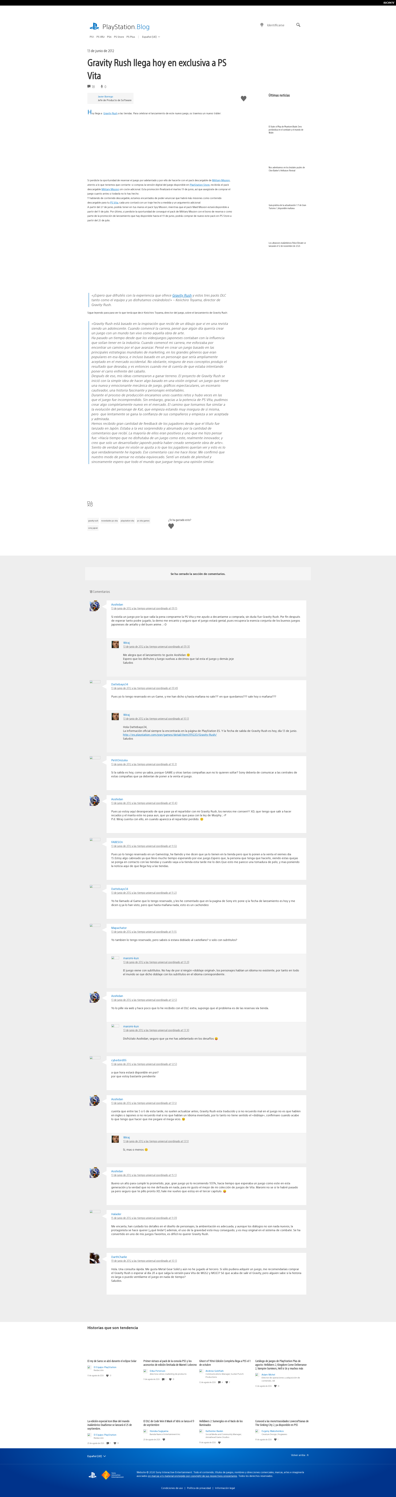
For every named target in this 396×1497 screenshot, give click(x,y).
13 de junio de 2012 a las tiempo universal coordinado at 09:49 (144, 688)
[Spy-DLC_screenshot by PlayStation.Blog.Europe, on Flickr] (160, 252)
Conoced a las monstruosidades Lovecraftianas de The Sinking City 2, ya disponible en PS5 (282, 1422)
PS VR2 (101, 36)
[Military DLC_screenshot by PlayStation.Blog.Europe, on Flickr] (183, 284)
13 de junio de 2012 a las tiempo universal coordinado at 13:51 (156, 1141)
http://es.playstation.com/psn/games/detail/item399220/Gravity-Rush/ (170, 734)
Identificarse (275, 25)
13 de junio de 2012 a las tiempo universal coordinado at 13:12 (144, 1103)
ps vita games (143, 520)
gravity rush (93, 520)
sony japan (93, 528)
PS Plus (131, 36)
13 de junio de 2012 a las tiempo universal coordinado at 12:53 (144, 1000)
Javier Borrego (105, 96)
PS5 (92, 36)
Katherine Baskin (214, 1430)
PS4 (109, 36)
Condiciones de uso (172, 1488)
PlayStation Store (200, 184)
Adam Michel (268, 1374)
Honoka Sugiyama (159, 1430)
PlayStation (126, 26)
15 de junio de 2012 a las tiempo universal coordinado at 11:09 (144, 1218)
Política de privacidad (199, 1488)
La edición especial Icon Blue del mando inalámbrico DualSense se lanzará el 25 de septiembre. (109, 1424)
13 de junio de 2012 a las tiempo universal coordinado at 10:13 (156, 718)
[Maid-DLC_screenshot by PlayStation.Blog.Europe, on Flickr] (136, 284)
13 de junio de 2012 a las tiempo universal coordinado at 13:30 (156, 1030)
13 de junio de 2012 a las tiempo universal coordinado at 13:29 (156, 962)
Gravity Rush (110, 113)
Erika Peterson (157, 1370)
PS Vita (114, 202)
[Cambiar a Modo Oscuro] (262, 25)
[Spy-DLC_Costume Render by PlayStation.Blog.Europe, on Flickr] (183, 491)
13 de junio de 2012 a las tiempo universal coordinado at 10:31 (144, 764)
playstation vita (127, 520)
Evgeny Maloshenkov (273, 1430)
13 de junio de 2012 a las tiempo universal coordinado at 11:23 (144, 892)
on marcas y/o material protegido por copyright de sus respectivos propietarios (192, 1476)
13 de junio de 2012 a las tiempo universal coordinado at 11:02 (144, 846)
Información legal (225, 1488)
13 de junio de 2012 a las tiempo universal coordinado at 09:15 (144, 608)
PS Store (119, 36)
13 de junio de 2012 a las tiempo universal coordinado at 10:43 (144, 803)
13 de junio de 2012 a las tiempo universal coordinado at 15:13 (144, 1175)
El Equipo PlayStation (105, 1367)
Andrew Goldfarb (215, 1370)
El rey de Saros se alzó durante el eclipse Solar (111, 1361)
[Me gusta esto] (107, 1375)
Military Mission (221, 180)
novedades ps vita (109, 520)
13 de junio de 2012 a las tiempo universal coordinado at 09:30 (156, 646)
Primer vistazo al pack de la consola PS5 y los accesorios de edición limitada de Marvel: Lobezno (170, 1362)
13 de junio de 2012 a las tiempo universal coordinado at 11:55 (144, 931)
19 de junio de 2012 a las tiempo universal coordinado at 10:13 (144, 1260)
